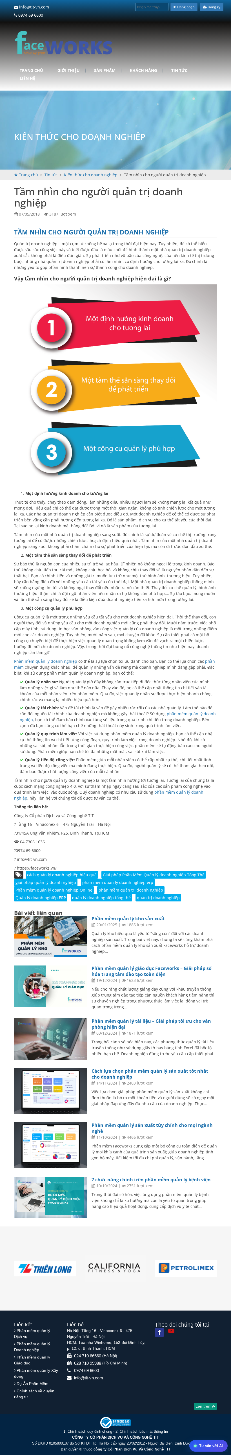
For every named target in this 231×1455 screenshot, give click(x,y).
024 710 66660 (87, 1355)
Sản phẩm (104, 71)
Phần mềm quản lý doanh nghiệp (46, 661)
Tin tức (179, 71)
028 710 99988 (87, 1363)
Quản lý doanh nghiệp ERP (40, 897)
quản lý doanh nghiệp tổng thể (101, 897)
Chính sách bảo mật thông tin (144, 1431)
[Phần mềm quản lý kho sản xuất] (50, 936)
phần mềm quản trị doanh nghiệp (131, 890)
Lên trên (204, 1406)
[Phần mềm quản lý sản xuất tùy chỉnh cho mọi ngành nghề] (50, 1145)
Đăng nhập (185, 7)
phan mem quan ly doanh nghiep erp (117, 882)
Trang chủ (31, 71)
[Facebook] (159, 1332)
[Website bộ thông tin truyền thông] (115, 1422)
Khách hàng (143, 71)
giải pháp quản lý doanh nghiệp (45, 882)
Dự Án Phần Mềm (32, 1383)
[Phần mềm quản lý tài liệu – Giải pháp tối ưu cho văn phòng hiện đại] (50, 1038)
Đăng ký (213, 7)
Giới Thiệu (68, 71)
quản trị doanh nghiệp (158, 897)
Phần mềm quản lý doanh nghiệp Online (53, 890)
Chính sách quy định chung (90, 1431)
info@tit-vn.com (33, 7)
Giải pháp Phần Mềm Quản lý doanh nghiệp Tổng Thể (154, 874)
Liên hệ (27, 78)
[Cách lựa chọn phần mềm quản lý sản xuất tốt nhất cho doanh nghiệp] (50, 1091)
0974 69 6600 (30, 15)
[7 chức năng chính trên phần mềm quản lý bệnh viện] (50, 1197)
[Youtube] (171, 1331)
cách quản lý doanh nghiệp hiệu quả (62, 874)
